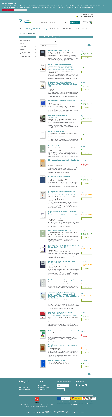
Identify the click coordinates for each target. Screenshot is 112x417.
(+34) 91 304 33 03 (24, 387)
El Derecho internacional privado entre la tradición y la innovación (61, 192)
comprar (87, 57)
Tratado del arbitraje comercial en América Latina (62, 345)
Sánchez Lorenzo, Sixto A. (67, 52)
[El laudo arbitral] (42, 148)
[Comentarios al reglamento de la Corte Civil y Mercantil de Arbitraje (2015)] (42, 248)
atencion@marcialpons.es (25, 389)
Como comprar (43, 385)
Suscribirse (60, 389)
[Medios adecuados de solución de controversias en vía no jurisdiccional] (42, 67)
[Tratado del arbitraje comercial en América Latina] (42, 347)
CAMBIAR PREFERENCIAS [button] (20, 9)
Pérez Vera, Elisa (55, 196)
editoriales (39, 28)
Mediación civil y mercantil (57, 132)
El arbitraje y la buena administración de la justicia (62, 212)
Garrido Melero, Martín (53, 178)
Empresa (22, 49)
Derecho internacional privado (58, 115)
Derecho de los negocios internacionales (62, 100)
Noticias (85, 28)
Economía (23, 46)
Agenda (78, 28)
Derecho (22, 43)
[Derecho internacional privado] (42, 118)
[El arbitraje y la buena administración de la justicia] (42, 214)
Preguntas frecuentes (44, 387)
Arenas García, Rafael (66, 102)
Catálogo (28, 28)
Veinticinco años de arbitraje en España (61, 280)
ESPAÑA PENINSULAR (88, 16)
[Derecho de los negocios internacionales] (42, 103)
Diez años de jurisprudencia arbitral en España (63, 160)
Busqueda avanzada (74, 22)
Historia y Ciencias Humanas (25, 53)
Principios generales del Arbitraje (59, 230)
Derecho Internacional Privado (58, 50)
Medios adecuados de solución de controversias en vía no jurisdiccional (60, 65)
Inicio (22, 28)
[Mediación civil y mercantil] (42, 134)
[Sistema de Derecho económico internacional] (42, 334)
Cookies (66, 411)
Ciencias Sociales (25, 40)
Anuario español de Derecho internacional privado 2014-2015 (62, 261)
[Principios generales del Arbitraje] (42, 233)
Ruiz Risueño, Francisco (53, 71)
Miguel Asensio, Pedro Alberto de (55, 119)
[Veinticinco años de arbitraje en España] (42, 283)
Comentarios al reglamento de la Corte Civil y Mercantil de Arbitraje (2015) (63, 246)
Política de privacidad (44, 389)
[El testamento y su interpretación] (42, 179)
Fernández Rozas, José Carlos (28, 33)
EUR (81, 16)
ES (77, 16)
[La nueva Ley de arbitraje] (42, 363)
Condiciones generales (59, 411)
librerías (68, 28)
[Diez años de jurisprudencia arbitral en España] (42, 163)
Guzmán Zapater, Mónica (58, 198)
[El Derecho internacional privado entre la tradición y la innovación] (42, 194)
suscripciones (54, 28)
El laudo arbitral (53, 146)
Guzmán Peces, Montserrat (58, 199)
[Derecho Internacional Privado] (42, 53)
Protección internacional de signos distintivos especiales (60, 312)
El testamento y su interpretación (59, 176)
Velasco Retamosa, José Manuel (55, 317)
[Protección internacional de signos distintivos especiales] (42, 315)
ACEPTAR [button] (5, 9)
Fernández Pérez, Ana (66, 163)
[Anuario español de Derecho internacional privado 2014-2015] (42, 264)
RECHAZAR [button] (10, 9)
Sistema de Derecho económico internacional (63, 331)
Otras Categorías (25, 56)
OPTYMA (61, 414)
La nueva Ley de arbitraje (56, 360)
